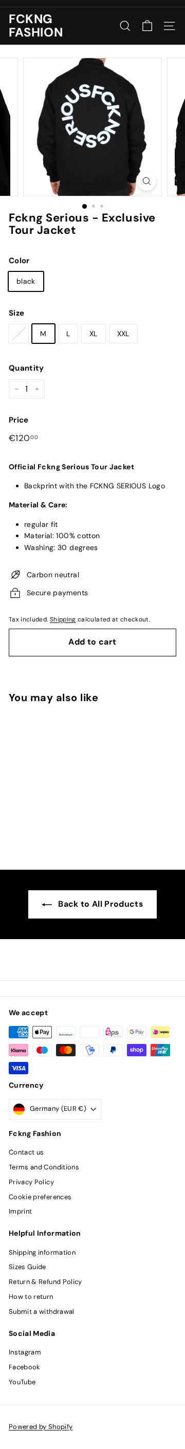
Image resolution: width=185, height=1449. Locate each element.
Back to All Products (100, 903)
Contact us (26, 1152)
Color (19, 260)
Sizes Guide (27, 1266)
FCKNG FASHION (36, 26)
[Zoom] (146, 181)
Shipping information (42, 1252)
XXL (123, 333)
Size (16, 313)
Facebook (25, 1367)
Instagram (25, 1352)
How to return (31, 1296)
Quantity (26, 368)
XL (93, 333)
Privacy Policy (31, 1182)
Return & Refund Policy (45, 1281)
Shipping (63, 619)
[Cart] (147, 26)
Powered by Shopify (40, 1426)
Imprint (20, 1211)
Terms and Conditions (44, 1167)
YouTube (22, 1382)
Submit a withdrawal (42, 1311)
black (25, 281)
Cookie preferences (40, 1197)
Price (19, 420)
